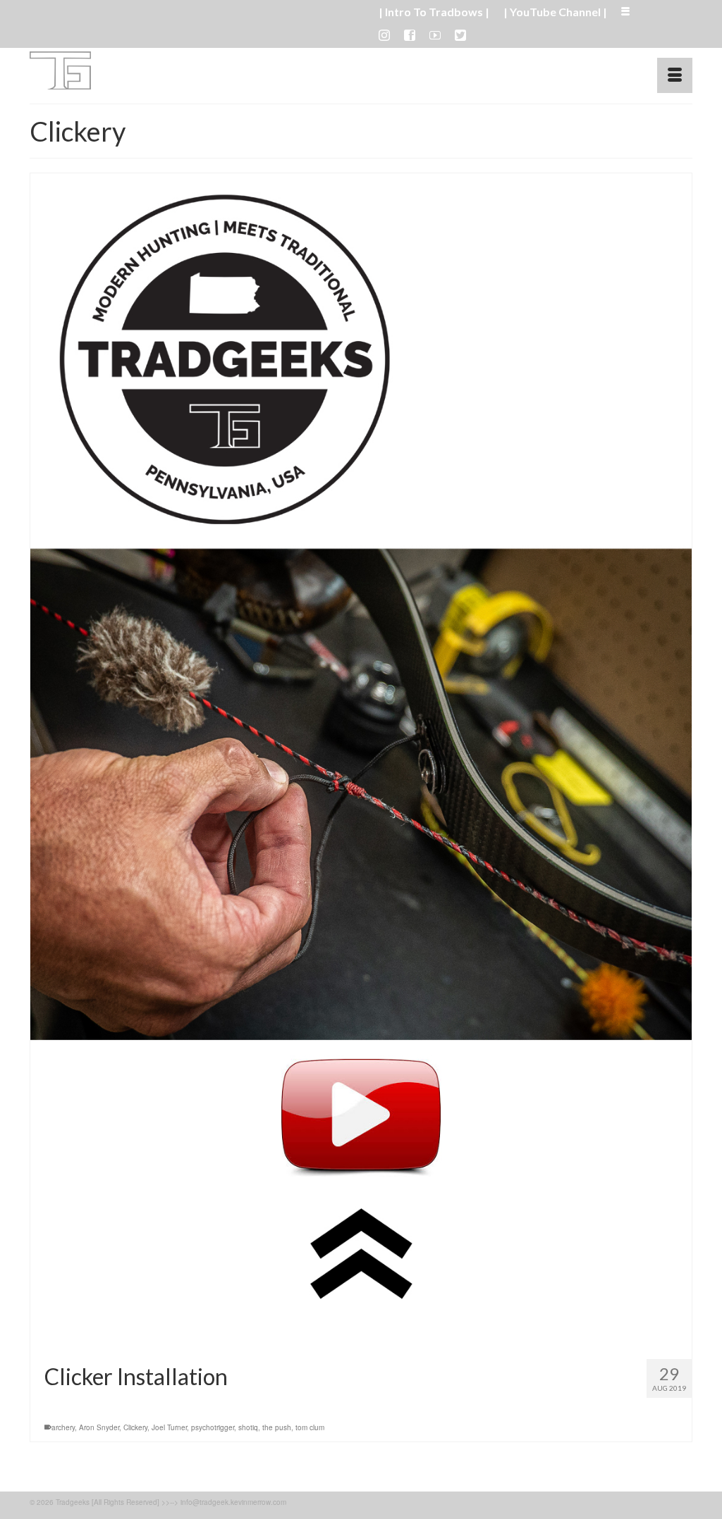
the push (276, 1427)
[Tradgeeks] (133, 70)
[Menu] (674, 75)
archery (63, 1427)
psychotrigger (212, 1427)
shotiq (248, 1427)
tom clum (309, 1427)
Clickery (135, 1427)
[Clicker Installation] (361, 760)
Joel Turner (169, 1427)
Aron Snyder (99, 1427)
